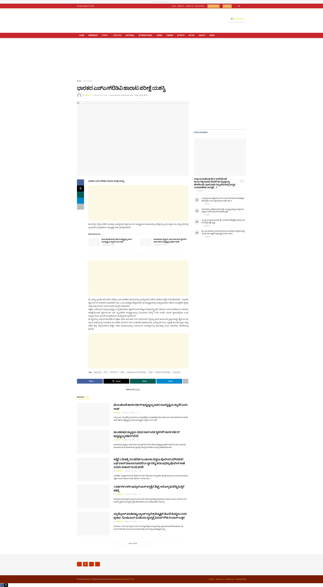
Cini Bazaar (213, 6)
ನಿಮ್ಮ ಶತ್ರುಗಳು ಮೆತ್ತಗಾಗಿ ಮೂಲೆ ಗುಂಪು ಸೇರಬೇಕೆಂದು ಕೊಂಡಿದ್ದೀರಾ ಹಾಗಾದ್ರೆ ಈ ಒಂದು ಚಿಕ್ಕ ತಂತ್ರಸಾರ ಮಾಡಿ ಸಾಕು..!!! (223, 199)
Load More (132, 543)
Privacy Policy (199, 6)
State (104, 35)
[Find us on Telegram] (245, 6)
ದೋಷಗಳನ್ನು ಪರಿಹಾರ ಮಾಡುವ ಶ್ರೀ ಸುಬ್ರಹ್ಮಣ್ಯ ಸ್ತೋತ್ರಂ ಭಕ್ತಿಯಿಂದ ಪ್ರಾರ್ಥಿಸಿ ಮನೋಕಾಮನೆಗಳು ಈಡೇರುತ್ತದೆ (223, 210)
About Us (181, 6)
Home (174, 6)
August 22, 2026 (108, 245)
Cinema (169, 35)
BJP (105, 372)
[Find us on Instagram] (242, 6)
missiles (176, 372)
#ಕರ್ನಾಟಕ (97, 372)
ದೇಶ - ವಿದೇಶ (134, 95)
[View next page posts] (141, 254)
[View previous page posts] (136, 254)
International (145, 35)
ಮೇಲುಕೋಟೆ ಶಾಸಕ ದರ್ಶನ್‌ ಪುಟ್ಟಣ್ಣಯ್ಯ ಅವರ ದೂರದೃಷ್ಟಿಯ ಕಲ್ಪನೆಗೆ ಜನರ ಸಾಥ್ (117, 240)
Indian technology (163, 372)
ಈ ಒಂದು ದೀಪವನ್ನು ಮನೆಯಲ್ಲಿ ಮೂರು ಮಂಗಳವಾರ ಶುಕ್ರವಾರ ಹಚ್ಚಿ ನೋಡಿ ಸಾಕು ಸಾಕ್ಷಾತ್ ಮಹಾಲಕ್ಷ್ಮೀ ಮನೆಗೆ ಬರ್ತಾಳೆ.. (223, 232)
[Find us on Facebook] (235, 6)
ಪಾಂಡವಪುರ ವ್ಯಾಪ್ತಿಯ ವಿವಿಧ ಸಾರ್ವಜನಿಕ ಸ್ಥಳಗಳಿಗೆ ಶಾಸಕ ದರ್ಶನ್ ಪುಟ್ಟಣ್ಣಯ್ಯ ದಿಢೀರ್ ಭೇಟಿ (170, 240)
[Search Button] (243, 35)
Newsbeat (93, 35)
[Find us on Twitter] (239, 6)
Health (202, 35)
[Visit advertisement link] (237, 18)
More (212, 35)
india (151, 372)
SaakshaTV (86, 579)
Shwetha (119, 471)
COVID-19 (114, 372)
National (130, 35)
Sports (227, 6)
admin (87, 95)
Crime (159, 35)
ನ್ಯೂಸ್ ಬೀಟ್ (143, 95)
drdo (122, 372)
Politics (117, 35)
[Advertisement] (161, 59)
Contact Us (189, 6)
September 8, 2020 (100, 95)
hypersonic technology (136, 372)
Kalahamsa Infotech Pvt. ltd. (124, 579)
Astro (192, 35)
